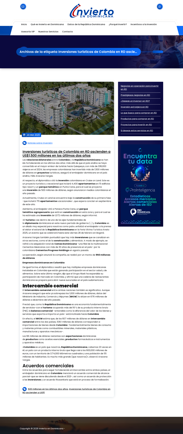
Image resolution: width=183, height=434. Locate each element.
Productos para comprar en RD (137, 118)
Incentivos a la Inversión (144, 24)
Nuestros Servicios (48, 31)
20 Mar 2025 (33, 134)
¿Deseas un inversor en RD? (135, 101)
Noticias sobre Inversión (40, 143)
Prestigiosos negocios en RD (135, 95)
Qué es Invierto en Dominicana (47, 24)
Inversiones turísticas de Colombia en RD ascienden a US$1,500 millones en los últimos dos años (67, 154)
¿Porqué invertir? (118, 24)
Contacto (67, 31)
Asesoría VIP (28, 31)
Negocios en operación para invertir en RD (140, 87)
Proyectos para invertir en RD (136, 124)
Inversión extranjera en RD (134, 106)
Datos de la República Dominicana (86, 24)
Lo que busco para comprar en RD (139, 112)
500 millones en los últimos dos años (48, 389)
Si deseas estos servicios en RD (137, 130)
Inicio (24, 24)
